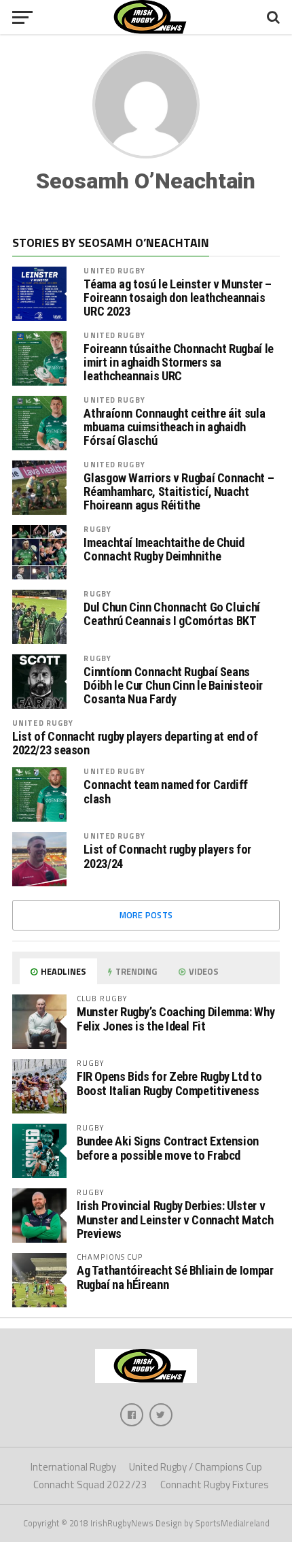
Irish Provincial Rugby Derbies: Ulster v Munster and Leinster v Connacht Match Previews (175, 1219)
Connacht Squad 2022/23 (90, 1484)
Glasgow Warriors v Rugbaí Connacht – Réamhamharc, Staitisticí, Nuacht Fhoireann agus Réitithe (179, 491)
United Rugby (114, 270)
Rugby (97, 529)
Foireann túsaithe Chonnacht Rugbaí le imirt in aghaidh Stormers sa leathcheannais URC (178, 362)
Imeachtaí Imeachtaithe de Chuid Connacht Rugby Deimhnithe (164, 549)
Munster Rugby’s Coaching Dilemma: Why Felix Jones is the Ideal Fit (175, 1019)
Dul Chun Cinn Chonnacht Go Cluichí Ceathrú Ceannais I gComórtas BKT (172, 614)
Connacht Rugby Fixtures (214, 1484)
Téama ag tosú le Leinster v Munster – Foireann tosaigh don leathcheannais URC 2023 (177, 298)
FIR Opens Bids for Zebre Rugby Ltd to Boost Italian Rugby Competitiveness (169, 1083)
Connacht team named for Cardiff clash (166, 791)
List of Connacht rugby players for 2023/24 (167, 856)
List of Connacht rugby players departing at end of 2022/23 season (135, 743)
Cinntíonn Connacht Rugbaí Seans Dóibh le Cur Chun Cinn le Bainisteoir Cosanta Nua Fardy (173, 685)
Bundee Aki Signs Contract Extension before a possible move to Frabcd (168, 1148)
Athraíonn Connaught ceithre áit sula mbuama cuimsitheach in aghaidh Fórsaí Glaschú (174, 427)
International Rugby (73, 1467)
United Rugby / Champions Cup (195, 1467)
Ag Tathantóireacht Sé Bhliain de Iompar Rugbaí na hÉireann (175, 1277)
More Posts (146, 915)
